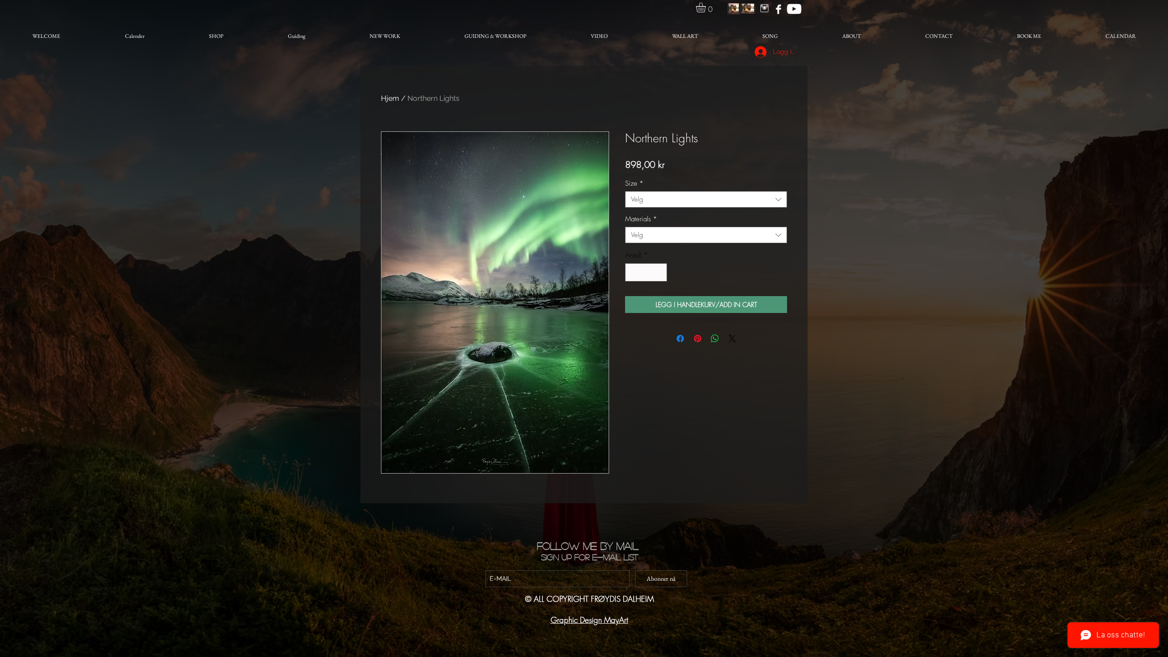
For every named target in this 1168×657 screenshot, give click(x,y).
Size (634, 183)
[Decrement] (632, 272)
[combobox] (706, 199)
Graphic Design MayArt (589, 620)
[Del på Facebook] (680, 338)
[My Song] (794, 9)
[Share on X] (732, 338)
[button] (707, 7)
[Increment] (659, 272)
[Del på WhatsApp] (714, 338)
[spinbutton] (646, 272)
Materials (641, 219)
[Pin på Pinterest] (697, 338)
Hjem (390, 98)
